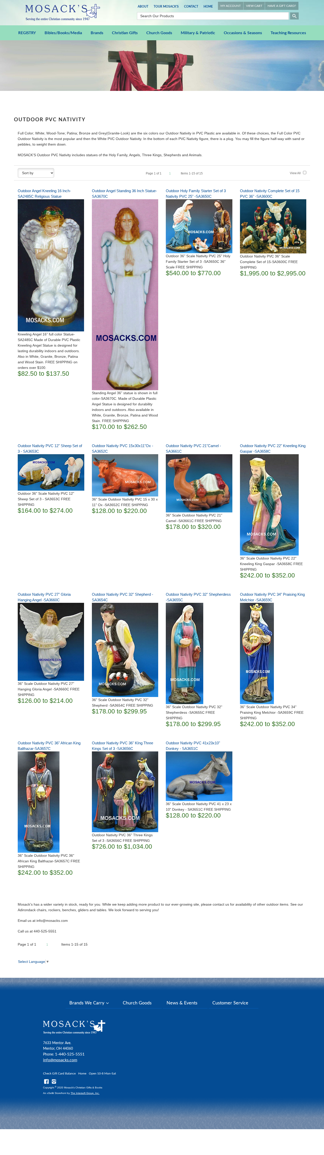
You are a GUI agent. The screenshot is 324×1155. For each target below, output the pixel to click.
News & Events (182, 1003)
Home (208, 6)
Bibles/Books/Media (63, 33)
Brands (97, 33)
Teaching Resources (288, 33)
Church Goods (159, 33)
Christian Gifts (125, 33)
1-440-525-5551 (70, 1054)
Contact (191, 6)
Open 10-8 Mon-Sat (102, 1073)
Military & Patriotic (198, 33)
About (143, 6)
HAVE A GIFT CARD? (282, 5)
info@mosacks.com (60, 1060)
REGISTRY (27, 33)
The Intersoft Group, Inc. (85, 1093)
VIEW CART (254, 5)
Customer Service (230, 1003)
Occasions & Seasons (243, 33)
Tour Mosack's (166, 6)
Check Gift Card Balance (59, 1073)
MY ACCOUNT (230, 5)
